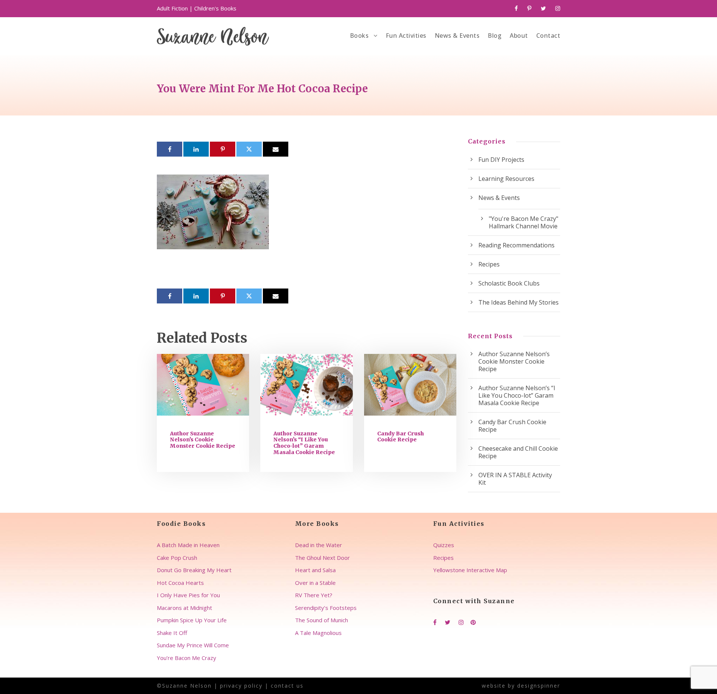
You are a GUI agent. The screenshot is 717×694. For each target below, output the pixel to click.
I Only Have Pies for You (188, 595)
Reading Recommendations (516, 245)
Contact (548, 35)
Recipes (489, 264)
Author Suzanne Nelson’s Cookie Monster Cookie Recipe (202, 440)
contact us (287, 685)
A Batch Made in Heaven (188, 545)
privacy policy (241, 685)
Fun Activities (406, 35)
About (519, 35)
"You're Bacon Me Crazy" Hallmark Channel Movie (523, 222)
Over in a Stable (315, 582)
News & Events (457, 35)
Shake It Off (172, 632)
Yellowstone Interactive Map (470, 570)
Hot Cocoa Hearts (180, 582)
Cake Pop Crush (177, 557)
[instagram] (557, 8)
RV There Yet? (313, 595)
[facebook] (516, 8)
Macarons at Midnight (184, 607)
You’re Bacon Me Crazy (186, 657)
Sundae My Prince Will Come (193, 645)
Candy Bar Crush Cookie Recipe (400, 436)
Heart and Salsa (315, 570)
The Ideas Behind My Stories (518, 302)
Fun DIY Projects (501, 159)
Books (359, 35)
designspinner (538, 685)
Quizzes (443, 545)
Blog (495, 35)
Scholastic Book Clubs (509, 283)
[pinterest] (529, 8)
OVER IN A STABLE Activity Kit (515, 479)
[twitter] (543, 8)
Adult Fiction (172, 8)
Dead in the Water (318, 545)
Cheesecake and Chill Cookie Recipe (518, 452)
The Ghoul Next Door (322, 557)
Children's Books (215, 8)
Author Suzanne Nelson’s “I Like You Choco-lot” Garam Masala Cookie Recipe (304, 443)
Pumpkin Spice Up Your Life (192, 620)
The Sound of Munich (321, 620)
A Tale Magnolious (318, 632)
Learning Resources (506, 179)
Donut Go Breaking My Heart (194, 570)
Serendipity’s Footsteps (326, 607)
